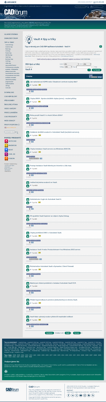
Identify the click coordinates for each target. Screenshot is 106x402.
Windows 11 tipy (19, 352)
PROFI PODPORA (11, 125)
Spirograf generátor (22, 25)
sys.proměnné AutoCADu (12, 73)
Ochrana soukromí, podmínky (38, 399)
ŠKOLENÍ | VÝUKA (11, 104)
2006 (95, 355)
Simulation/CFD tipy (84, 347)
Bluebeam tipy (55, 350)
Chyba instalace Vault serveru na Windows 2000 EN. (50, 149)
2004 (5, 357)
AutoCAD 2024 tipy (33, 342)
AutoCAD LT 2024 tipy (94, 342)
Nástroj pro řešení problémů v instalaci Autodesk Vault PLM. (53, 283)
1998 (30, 357)
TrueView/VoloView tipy (85, 349)
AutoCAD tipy (9, 44)
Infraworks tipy (30, 347)
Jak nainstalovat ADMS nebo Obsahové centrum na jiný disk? (53, 82)
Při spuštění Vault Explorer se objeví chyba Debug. (49, 216)
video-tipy (8, 63)
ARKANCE (81, 2)
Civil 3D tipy (62, 344)
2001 (18, 357)
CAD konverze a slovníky (12, 67)
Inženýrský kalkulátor (10, 25)
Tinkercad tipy (36, 350)
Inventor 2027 (22, 24)
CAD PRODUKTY (10, 117)
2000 (22, 357)
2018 (47, 355)
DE (103, 2)
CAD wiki (7, 88)
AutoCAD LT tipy (82, 342)
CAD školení (19, 376)
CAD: (61, 64)
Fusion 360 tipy (12, 347)
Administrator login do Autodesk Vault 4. (45, 199)
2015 (58, 355)
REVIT (10, 150)
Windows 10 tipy (9, 352)
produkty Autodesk (10, 77)
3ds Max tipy (8, 55)
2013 (66, 355)
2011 (74, 355)
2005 (99, 355)
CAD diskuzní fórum (67, 56)
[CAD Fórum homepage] (15, 16)
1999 (26, 357)
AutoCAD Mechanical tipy (74, 344)
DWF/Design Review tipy (71, 349)
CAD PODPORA (85, 59)
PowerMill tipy (15, 350)
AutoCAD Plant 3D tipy (34, 345)
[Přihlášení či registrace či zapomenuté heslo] (91, 8)
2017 (51, 355)
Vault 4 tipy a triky (44, 39)
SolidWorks (8, 171)
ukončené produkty (10, 79)
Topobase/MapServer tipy (49, 345)
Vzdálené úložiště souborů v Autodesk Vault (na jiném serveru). (54, 132)
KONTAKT (89, 2)
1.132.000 (31, 22)
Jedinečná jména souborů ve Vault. (43, 182)
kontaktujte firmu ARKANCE (36, 376)
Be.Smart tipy (9, 59)
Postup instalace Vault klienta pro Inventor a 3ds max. (51, 166)
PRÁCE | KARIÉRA (10, 113)
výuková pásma (9, 83)
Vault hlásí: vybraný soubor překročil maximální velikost (51, 317)
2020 (38, 355)
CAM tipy (7, 61)
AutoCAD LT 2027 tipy (37, 344)
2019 (43, 355)
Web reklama (45, 397)
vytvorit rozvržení (9, 165)
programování (9, 81)
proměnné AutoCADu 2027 (23, 27)
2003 (9, 357)
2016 (54, 355)
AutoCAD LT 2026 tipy (24, 344)
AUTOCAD (12, 141)
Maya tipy (95, 345)
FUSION (11, 158)
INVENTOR (12, 145)
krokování (7, 167)
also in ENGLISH (11, 127)
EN (100, 2)
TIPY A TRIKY (9, 42)
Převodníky (46, 25)
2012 (70, 355)
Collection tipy (45, 350)
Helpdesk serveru (91, 365)
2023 (26, 355)
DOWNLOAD (9, 92)
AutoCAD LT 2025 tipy (10, 344)
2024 (22, 355)
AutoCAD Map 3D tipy (21, 345)
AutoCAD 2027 (11, 24)
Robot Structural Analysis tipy (68, 347)
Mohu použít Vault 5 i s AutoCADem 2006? (46, 115)
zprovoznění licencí (10, 65)
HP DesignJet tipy (75, 350)
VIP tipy (7, 85)
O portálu (59, 395)
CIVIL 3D (11, 154)
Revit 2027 (32, 24)
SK (97, 2)
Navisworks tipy (41, 347)
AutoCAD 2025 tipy (45, 342)
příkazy (12, 27)
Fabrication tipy (96, 347)
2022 (30, 355)
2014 (62, 355)
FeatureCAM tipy (25, 350)
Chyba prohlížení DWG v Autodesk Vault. (46, 233)
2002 (14, 357)
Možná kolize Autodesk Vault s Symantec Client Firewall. (52, 266)
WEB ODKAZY (9, 121)
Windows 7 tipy (85, 350)
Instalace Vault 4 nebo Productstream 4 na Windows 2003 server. (55, 250)
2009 (82, 355)
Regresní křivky (34, 25)
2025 (18, 355)
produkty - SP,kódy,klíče (11, 69)
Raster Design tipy (63, 345)
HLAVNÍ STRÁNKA (11, 34)
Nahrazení (7, 170)
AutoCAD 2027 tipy (70, 342)
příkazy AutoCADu (10, 71)
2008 (86, 355)
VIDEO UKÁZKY (10, 108)
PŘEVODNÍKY (9, 100)
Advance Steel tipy (52, 347)
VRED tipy (7, 350)
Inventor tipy (9, 47)
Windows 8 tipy (96, 350)
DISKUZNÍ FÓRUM (11, 38)
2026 (14, 355)
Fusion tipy (8, 53)
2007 (90, 355)
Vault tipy (8, 57)
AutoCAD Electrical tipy (88, 344)
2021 (34, 355)
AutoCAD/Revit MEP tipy (76, 345)
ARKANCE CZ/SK (72, 386)
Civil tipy (7, 51)
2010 (78, 355)
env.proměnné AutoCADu (12, 75)
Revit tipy (8, 49)
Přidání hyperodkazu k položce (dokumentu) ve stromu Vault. (53, 300)
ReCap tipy (21, 347)
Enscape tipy (97, 349)
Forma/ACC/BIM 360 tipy (11, 349)
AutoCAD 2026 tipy (58, 342)
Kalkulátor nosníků (44, 24)
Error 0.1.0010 (8, 168)
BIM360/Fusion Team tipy (27, 349)
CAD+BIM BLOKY (10, 96)
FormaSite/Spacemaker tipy (44, 349)
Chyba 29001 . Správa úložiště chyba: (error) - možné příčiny (53, 98)
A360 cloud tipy (58, 349)
